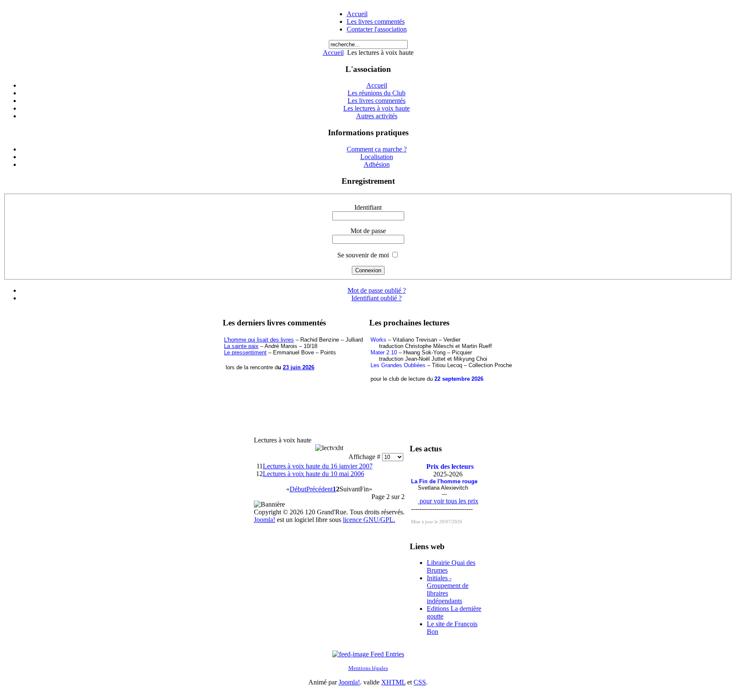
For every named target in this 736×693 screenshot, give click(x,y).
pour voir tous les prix (448, 501)
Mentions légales (368, 668)
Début (298, 489)
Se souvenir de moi (363, 255)
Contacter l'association (377, 29)
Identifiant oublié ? (376, 298)
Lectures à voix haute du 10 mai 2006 (313, 473)
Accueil (357, 13)
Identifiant (368, 207)
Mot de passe (368, 230)
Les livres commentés (376, 21)
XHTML (393, 682)
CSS (420, 682)
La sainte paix (241, 346)
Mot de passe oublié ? (377, 290)
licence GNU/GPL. (369, 519)
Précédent (319, 489)
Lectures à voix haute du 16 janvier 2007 (318, 466)
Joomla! (264, 519)
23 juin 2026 (298, 367)
